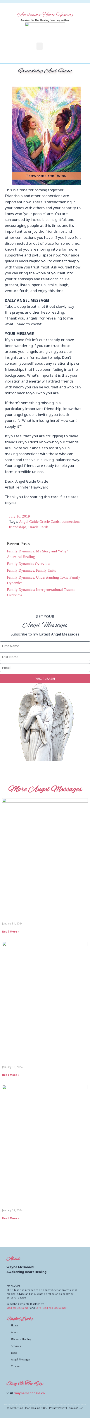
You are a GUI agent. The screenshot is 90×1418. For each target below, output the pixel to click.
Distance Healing (21, 1339)
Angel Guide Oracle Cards (39, 521)
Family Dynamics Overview (28, 564)
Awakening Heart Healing (45, 15)
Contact (15, 1366)
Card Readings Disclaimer (50, 1307)
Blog (14, 1352)
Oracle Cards (38, 527)
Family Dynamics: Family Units (31, 570)
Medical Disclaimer (18, 1307)
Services (16, 1346)
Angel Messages (20, 1359)
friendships (17, 527)
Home (14, 1325)
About (14, 1332)
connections (71, 521)
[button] (39, 46)
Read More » (10, 931)
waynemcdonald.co (29, 1393)
